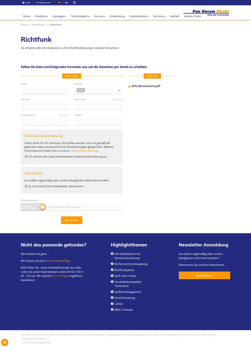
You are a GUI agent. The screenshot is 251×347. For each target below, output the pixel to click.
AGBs (149, 334)
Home (26, 16)
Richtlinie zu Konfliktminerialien (87, 334)
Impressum (186, 334)
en (66, 2)
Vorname (25, 99)
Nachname (98, 99)
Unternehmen (138, 16)
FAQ (35, 334)
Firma (24, 83)
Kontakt (174, 16)
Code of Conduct (58, 334)
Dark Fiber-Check (125, 276)
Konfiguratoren (43, 2)
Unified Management (127, 292)
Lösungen (58, 16)
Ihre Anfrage (59, 276)
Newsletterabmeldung (34, 338)
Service (98, 16)
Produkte (40, 16)
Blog (211, 334)
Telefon (78, 115)
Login (28, 2)
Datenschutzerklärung (84, 150)
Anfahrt (43, 334)
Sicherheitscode (29, 200)
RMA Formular (123, 309)
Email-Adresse (45, 115)
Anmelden (203, 275)
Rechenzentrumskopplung (131, 264)
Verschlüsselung (124, 298)
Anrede (78, 83)
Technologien (79, 16)
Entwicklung (117, 16)
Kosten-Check (192, 16)
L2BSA (118, 304)
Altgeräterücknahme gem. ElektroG (125, 334)
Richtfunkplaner (124, 270)
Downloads (38, 24)
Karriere (158, 16)
